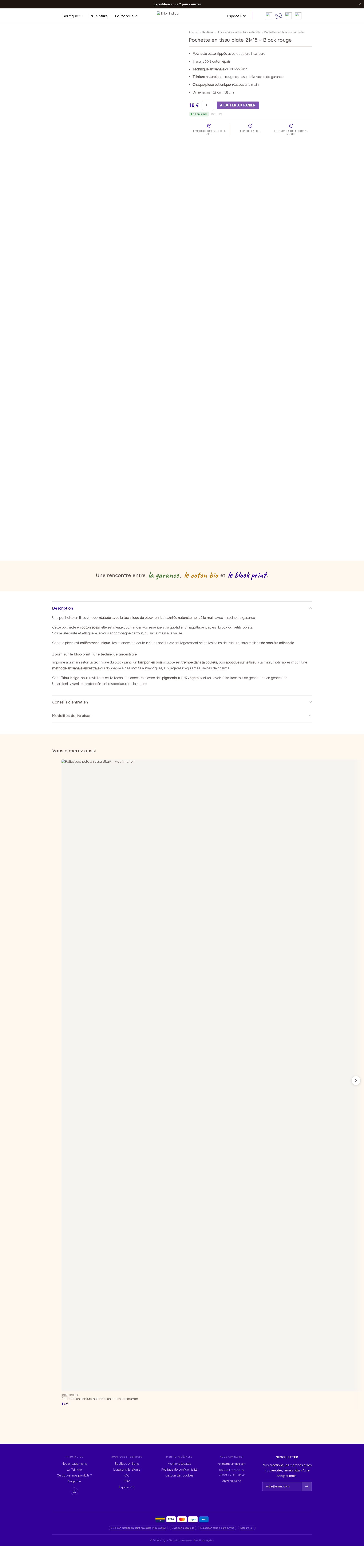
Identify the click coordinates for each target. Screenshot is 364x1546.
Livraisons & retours (126, 1469)
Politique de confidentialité (179, 1469)
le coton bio (201, 575)
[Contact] (278, 15)
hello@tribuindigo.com (231, 1463)
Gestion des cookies (179, 1475)
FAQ (127, 1475)
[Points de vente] (269, 15)
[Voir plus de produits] (356, 1080)
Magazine (74, 1481)
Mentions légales (179, 1463)
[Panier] (298, 15)
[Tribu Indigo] (182, 15)
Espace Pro (236, 16)
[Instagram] (74, 1491)
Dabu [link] (64, 1395)
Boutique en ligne (127, 1463)
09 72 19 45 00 (231, 1481)
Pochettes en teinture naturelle (284, 32)
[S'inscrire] (307, 1486)
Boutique (70, 16)
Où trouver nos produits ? (74, 1475)
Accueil (193, 32)
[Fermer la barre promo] (360, 4)
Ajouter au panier (238, 105)
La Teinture (98, 16)
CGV (126, 1481)
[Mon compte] (288, 15)
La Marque (124, 16)
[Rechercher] (260, 15)
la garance (163, 575)
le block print (247, 575)
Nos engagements (74, 1463)
